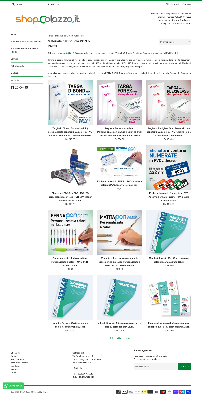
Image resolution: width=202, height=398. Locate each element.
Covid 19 (15, 80)
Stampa (14, 59)
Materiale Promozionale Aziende (26, 41)
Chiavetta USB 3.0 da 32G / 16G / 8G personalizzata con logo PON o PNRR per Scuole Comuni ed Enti (70, 197)
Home (13, 34)
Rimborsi (15, 369)
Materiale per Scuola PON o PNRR (24, 50)
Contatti (14, 356)
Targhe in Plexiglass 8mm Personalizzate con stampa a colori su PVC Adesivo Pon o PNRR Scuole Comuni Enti (169, 132)
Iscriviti (60, 4)
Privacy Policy (17, 359)
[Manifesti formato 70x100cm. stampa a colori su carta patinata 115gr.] (168, 232)
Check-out (186, 4)
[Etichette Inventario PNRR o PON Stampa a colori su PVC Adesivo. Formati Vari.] (119, 161)
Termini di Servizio (19, 363)
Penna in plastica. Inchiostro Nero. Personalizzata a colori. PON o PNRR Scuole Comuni (70, 262)
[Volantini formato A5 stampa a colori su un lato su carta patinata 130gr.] (119, 297)
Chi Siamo (15, 353)
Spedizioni (15, 366)
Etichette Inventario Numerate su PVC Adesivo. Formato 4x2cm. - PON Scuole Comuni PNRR (168, 197)
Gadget (14, 73)
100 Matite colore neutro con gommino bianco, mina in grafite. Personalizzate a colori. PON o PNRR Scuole (119, 262)
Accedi (51, 4)
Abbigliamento (17, 66)
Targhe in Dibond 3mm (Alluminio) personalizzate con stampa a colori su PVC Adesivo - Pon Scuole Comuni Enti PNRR (70, 132)
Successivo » (124, 338)
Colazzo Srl (28, 392)
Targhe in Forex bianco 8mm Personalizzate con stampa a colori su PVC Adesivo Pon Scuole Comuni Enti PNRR (119, 132)
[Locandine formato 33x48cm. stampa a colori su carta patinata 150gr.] (70, 297)
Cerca (13, 372)
